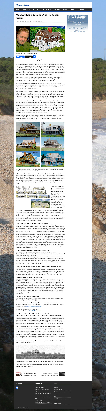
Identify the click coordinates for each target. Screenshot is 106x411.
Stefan (27, 21)
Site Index (56, 398)
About (17, 9)
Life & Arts (36, 9)
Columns (25, 9)
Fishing (73, 9)
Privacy (55, 401)
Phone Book (57, 9)
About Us (56, 387)
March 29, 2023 (21, 21)
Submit (65, 9)
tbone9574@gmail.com (35, 310)
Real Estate (46, 9)
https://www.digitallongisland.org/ (33, 306)
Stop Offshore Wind (39, 387)
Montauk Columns (36, 21)
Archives (81, 9)
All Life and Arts (57, 403)
